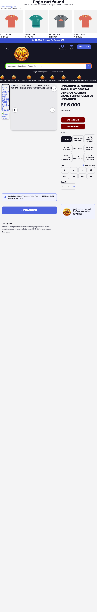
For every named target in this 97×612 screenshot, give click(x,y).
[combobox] (46, 66)
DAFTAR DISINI (73, 120)
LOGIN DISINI (73, 126)
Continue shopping (8, 7)
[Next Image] (52, 110)
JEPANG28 (29, 210)
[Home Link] (22, 53)
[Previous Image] (15, 110)
